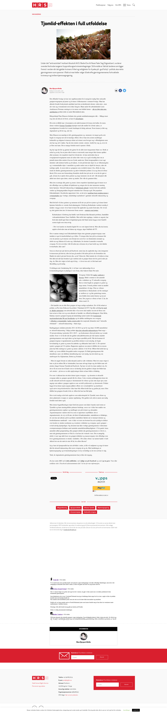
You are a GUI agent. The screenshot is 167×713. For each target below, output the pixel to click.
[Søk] (133, 5)
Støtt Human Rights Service (40, 683)
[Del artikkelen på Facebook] (120, 90)
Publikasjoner (101, 5)
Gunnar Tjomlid (89, 508)
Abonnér (102, 657)
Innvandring (36, 14)
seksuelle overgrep (90, 512)
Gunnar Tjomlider (66, 125)
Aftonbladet (79, 119)
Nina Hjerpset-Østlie (56, 88)
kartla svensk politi (73, 321)
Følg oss (110, 5)
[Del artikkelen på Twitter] (124, 90)
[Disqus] (83, 554)
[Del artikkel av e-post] (116, 90)
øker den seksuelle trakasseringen (87, 330)
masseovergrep (75, 512)
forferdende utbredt (82, 188)
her (85, 463)
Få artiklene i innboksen (81, 653)
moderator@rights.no (70, 530)
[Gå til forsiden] (40, 678)
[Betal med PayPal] (101, 488)
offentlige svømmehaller (58, 321)
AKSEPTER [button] (136, 710)
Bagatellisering (62, 508)
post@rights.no (67, 680)
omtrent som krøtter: (91, 210)
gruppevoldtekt (75, 508)
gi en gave (106, 461)
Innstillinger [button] (126, 710)
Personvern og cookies (38, 686)
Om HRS (118, 5)
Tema (128, 5)
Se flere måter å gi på (100, 495)
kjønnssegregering (103, 508)
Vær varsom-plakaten (71, 695)
